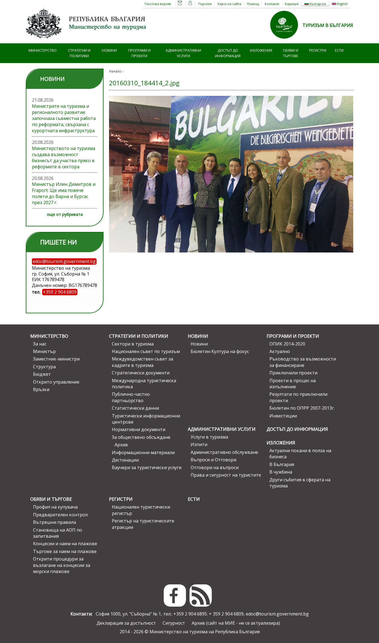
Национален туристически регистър (141, 510)
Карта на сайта (229, 4)
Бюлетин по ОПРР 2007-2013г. (302, 408)
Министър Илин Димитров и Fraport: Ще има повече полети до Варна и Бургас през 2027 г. (63, 193)
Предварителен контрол (60, 515)
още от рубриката (65, 214)
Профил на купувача (55, 507)
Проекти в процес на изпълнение (292, 383)
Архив (121, 445)
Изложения (261, 50)
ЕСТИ (339, 50)
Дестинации (125, 460)
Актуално (279, 351)
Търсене (205, 4)
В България (281, 464)
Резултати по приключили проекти (298, 397)
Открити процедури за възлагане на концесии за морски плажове (61, 565)
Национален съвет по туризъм (146, 351)
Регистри (317, 50)
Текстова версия (157, 4)
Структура (44, 367)
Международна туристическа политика (144, 383)
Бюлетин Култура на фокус (220, 351)
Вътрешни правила (54, 522)
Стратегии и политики (79, 53)
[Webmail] (180, 4)
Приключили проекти (293, 373)
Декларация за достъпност (126, 623)
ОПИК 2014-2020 (287, 344)
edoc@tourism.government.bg (277, 614)
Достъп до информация (228, 53)
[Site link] (286, 40)
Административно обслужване (224, 452)
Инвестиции (283, 416)
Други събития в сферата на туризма (299, 483)
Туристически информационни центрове (146, 419)
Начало (115, 71)
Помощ (253, 4)
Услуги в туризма (209, 437)
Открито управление (56, 382)
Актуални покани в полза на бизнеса (300, 453)
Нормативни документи (138, 429)
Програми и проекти (139, 53)
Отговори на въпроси (215, 467)
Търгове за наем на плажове (65, 551)
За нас (39, 344)
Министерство (43, 50)
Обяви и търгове (290, 53)
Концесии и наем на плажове (65, 544)
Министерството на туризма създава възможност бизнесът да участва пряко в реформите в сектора (63, 157)
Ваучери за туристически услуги (146, 467)
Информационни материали (143, 452)
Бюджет (42, 374)
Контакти (272, 4)
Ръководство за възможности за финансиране (302, 362)
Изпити (199, 444)
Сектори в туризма (133, 344)
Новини (109, 50)
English (342, 4)
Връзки (41, 389)
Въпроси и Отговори (213, 460)
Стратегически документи (141, 373)
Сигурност (174, 623)
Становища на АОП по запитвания (57, 533)
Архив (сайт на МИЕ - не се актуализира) (236, 623)
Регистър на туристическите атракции (143, 524)
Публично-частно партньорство (131, 397)
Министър (44, 351)
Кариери (292, 4)
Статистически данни (135, 408)
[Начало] (87, 40)
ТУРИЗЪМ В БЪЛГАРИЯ (327, 25)
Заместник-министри (56, 359)
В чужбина (280, 472)
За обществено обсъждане (141, 437)
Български (317, 4)
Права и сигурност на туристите (226, 475)
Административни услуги (183, 53)
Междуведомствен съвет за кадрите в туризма (142, 362)
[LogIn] (190, 4)
